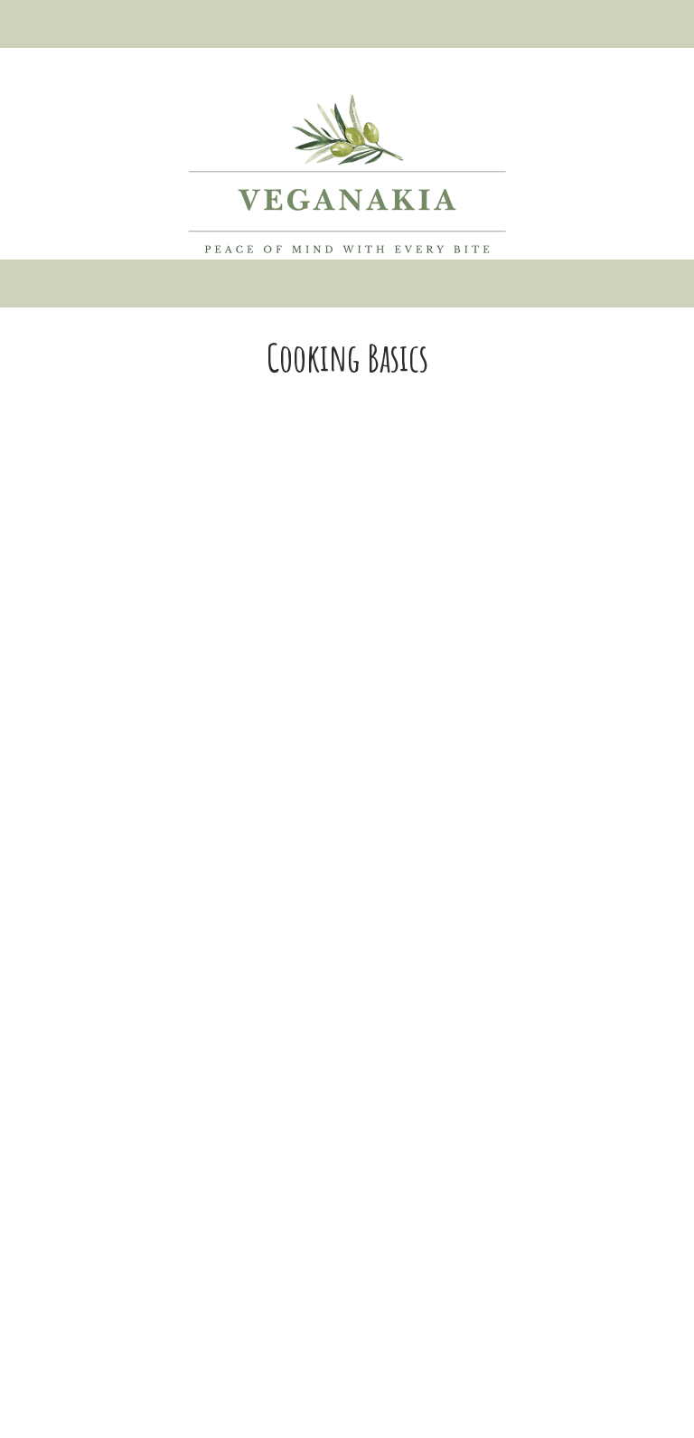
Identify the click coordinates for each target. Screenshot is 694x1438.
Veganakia (347, 173)
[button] (347, 24)
